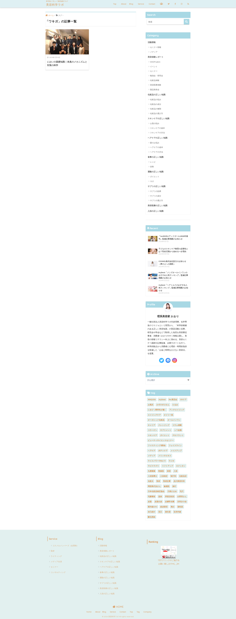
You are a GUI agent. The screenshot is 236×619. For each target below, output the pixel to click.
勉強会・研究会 (156, 75)
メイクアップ (176, 450)
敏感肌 (166, 486)
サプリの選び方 (156, 200)
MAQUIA (152, 399)
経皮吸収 (164, 506)
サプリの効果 (155, 191)
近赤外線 (177, 511)
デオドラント (178, 435)
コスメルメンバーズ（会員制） (65, 545)
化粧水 (150, 481)
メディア (153, 52)
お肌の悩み (154, 123)
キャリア (151, 425)
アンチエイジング (176, 409)
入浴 (175, 471)
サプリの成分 (155, 196)
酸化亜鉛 (151, 517)
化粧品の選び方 (156, 113)
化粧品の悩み (155, 99)
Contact (152, 4)
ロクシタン (180, 466)
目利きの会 (182, 501)
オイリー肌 (168, 415)
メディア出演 (56, 561)
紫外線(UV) (152, 506)
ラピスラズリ (153, 466)
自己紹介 (151, 511)
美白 (172, 506)
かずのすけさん (162, 404)
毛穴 (182, 491)
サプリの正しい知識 (156, 186)
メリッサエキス (164, 455)
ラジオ (171, 460)
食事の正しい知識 (155, 156)
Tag (138, 612)
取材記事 (167, 481)
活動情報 (152, 42)
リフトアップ (167, 466)
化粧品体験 (154, 80)
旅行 (174, 486)
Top (114, 4)
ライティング (56, 556)
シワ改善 (178, 430)
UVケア (183, 399)
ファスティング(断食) (157, 445)
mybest (162, 399)
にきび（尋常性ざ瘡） (157, 409)
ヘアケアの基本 (156, 147)
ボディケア (163, 450)
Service (141, 4)
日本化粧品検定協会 (156, 491)
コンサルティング (58, 572)
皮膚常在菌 (169, 501)
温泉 (160, 496)
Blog (131, 4)
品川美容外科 (179, 481)
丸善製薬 (151, 471)
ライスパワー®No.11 (157, 460)
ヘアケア (151, 450)
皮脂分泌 (158, 501)
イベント (153, 66)
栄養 (152, 166)
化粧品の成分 (155, 104)
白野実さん (182, 496)
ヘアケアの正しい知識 (157, 137)
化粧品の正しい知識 (156, 94)
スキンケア (152, 435)
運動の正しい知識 (155, 171)
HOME (119, 606)
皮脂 (150, 501)
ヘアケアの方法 (156, 152)
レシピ (153, 162)
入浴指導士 (152, 476)
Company (147, 612)
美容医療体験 (155, 85)
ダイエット (154, 176)
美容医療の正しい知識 (157, 205)
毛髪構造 (151, 496)
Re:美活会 (173, 399)
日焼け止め (172, 491)
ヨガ (152, 181)
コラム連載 (177, 425)
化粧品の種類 (155, 108)
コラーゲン (152, 430)
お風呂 (150, 404)
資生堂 (168, 511)
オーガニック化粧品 (156, 420)
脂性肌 (180, 506)
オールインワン (174, 420)
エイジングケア (154, 415)
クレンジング (163, 425)
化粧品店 (183, 476)
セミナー (153, 71)
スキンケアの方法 (157, 132)
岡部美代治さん (154, 486)
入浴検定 (164, 476)
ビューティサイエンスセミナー (161, 440)
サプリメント (165, 430)
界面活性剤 (169, 496)
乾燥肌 (161, 471)
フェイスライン (175, 445)
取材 (158, 481)
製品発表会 (154, 89)
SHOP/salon (155, 62)
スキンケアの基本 (157, 128)
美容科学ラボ (55, 5)
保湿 (169, 471)
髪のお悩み (154, 142)
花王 (160, 511)
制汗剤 (173, 476)
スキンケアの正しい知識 (158, 118)
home (89, 612)
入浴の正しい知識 (155, 210)
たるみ (175, 404)
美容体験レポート (155, 56)
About (123, 4)
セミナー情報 (155, 47)
